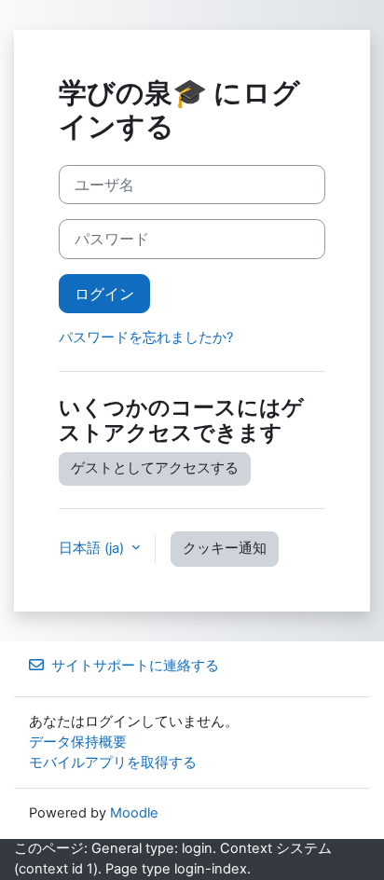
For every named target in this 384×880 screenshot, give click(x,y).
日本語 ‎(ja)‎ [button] (93, 548)
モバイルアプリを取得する (113, 762)
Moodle (134, 812)
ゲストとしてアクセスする (155, 468)
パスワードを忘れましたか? (146, 337)
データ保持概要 (78, 742)
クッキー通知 (225, 548)
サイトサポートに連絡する (135, 665)
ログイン (104, 293)
